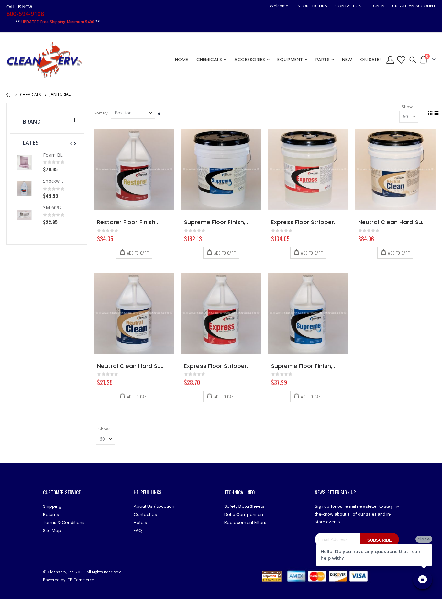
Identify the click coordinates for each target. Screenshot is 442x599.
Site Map (52, 531)
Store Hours (312, 6)
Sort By (101, 113)
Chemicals (30, 95)
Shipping (52, 506)
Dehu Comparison (243, 514)
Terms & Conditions (63, 522)
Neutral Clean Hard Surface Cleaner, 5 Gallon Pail (392, 222)
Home (8, 95)
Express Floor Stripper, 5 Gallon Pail (305, 222)
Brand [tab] (32, 121)
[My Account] (390, 60)
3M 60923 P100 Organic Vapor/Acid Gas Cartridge (54, 207)
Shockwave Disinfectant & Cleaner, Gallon (54, 181)
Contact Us (348, 6)
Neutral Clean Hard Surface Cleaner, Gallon (131, 366)
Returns (51, 514)
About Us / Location (154, 506)
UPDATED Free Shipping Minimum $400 (57, 22)
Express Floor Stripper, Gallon (218, 366)
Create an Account (414, 6)
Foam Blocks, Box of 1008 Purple (54, 155)
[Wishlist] (400, 60)
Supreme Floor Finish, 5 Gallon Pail (218, 222)
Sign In (376, 6)
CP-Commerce (80, 579)
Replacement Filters (245, 522)
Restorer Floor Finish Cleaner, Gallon (131, 222)
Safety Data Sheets (244, 506)
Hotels (140, 522)
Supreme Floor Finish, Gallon (305, 366)
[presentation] (74, 143)
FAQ (138, 531)
